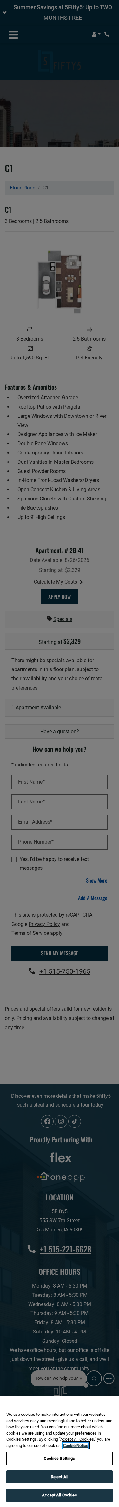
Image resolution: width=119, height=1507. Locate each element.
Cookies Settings (59, 1458)
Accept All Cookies (59, 1495)
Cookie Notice (75, 1445)
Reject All (59, 1476)
